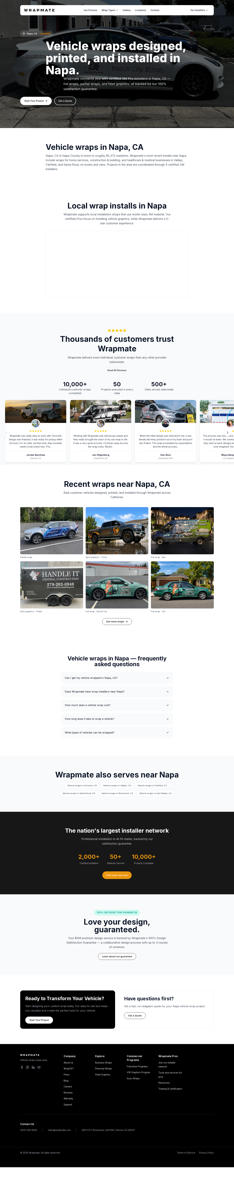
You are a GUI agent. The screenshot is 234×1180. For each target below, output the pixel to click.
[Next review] (227, 432)
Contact (155, 10)
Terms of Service (186, 1152)
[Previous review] (6, 432)
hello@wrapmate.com (59, 1130)
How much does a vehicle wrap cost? (87, 705)
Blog (66, 1080)
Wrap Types (108, 10)
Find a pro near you (117, 875)
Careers (68, 1086)
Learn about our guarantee (117, 956)
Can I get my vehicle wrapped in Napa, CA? (91, 677)
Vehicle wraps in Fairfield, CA (152, 785)
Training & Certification (170, 1088)
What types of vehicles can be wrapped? (89, 732)
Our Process (90, 10)
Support (68, 1104)
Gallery (127, 10)
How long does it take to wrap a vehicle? (89, 718)
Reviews (68, 1092)
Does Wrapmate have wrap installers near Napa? (94, 691)
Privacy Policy (206, 1152)
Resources (164, 1082)
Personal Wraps (103, 1068)
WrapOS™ (69, 1068)
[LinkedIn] (33, 1067)
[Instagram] (27, 1067)
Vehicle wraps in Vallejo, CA (117, 785)
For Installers (198, 10)
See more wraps (115, 621)
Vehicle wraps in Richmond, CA (117, 793)
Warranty (68, 1098)
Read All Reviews (117, 370)
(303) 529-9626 (28, 1130)
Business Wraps (103, 1062)
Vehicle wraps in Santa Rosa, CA (78, 793)
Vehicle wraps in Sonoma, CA (82, 785)
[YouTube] (39, 1067)
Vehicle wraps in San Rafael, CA (155, 793)
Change (45, 33)
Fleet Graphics (102, 1074)
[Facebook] (21, 1067)
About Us (68, 1062)
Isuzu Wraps (133, 1078)
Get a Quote (65, 100)
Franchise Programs (137, 1066)
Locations (140, 10)
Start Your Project (34, 100)
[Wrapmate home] (39, 10)
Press (67, 1074)
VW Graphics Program (138, 1072)
